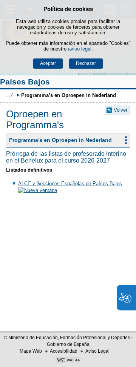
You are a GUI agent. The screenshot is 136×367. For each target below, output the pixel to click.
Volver (120, 110)
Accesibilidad (63, 351)
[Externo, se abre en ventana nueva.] (68, 361)
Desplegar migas (9, 95)
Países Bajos (25, 81)
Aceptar (48, 63)
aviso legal (79, 49)
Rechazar (86, 63)
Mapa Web (31, 351)
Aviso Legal (97, 351)
